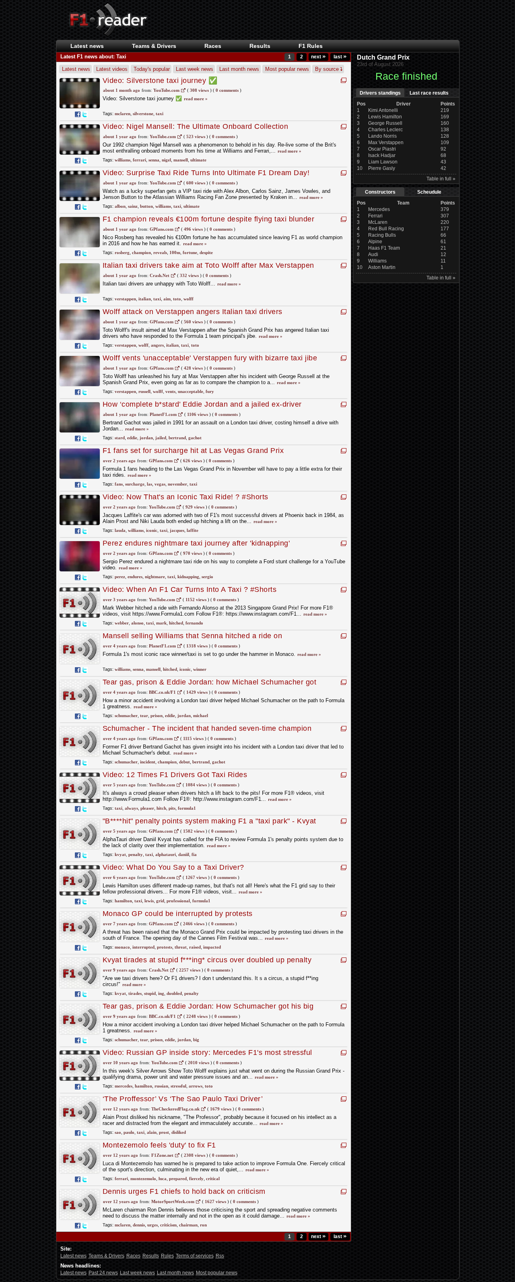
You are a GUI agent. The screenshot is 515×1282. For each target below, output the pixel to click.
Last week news (194, 69)
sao (118, 1132)
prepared (178, 1178)
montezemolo (143, 1178)
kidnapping (188, 576)
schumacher (126, 715)
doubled (174, 993)
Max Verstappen (386, 142)
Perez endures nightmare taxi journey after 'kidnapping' (196, 543)
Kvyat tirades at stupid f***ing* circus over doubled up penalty (207, 960)
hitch (161, 808)
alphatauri (165, 854)
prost (164, 1132)
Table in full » (440, 179)
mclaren (122, 113)
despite (206, 252)
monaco (122, 947)
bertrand (177, 437)
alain (152, 1132)
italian (144, 298)
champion (141, 252)
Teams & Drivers (106, 1256)
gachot (195, 437)
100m (174, 252)
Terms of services (195, 1256)
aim (167, 298)
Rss (220, 1256)
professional (178, 900)
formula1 (187, 808)
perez (120, 576)
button (146, 206)
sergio (207, 576)
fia (194, 854)
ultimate (198, 159)
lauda (120, 530)
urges (152, 1224)
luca (163, 1178)
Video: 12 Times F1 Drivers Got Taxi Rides (175, 775)
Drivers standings (380, 93)
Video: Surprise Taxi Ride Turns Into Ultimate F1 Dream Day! (206, 173)
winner (199, 669)
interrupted (143, 947)
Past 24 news (103, 1273)
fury (210, 391)
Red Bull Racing (386, 229)
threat (181, 947)
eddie (132, 437)
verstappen (125, 298)
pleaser (147, 808)
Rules (167, 1256)
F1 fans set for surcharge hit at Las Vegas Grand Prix (193, 451)
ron (203, 1224)
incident (147, 761)
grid (160, 900)
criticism (168, 1224)
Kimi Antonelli (383, 110)
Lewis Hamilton (385, 117)
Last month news (239, 69)
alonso (137, 622)
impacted (212, 947)
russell (144, 391)
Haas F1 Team (384, 248)
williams (122, 159)
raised (195, 947)
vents (170, 391)
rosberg (122, 252)
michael (200, 715)
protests (164, 947)
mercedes (123, 1085)
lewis (149, 900)
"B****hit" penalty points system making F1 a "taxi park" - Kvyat (209, 821)
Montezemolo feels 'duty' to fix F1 (159, 1145)
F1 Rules (311, 46)
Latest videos (112, 69)
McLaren (377, 222)
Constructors (380, 192)
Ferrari (375, 216)
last (340, 57)
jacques (177, 530)
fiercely (196, 1178)
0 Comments (227, 90)
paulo (129, 1132)
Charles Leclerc (385, 129)
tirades (135, 993)
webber (122, 622)
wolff (188, 298)
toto (177, 298)
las (149, 484)
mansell (180, 159)
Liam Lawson (383, 162)
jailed (160, 437)
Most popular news (287, 69)
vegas (159, 484)
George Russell (385, 123)
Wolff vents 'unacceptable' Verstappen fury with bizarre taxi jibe (210, 358)
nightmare (155, 576)
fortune (190, 252)
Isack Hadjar (382, 155)
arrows (195, 1085)
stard (120, 437)
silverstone (143, 113)
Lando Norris (382, 136)
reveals (160, 252)
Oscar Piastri (382, 149)
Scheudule (429, 192)
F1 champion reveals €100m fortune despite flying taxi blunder (209, 219)
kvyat (120, 854)
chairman (188, 1224)
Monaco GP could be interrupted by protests (178, 914)
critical (213, 1178)
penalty (135, 854)
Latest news (87, 46)
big (196, 1039)
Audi (373, 254)
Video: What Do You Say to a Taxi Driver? (173, 867)
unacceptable (190, 391)
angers (157, 345)
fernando (194, 622)
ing (161, 993)
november (177, 484)
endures (135, 576)
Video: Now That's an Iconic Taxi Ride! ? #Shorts (185, 497)
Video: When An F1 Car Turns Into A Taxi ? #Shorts (190, 589)
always (131, 808)
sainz (133, 206)
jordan (146, 437)
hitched (176, 622)
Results (259, 46)
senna (153, 159)
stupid (150, 993)
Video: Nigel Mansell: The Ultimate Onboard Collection (195, 126)
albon (120, 206)
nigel (166, 159)
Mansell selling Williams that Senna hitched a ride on (192, 636)
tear (144, 715)
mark (161, 622)
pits (172, 808)
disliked (178, 1132)
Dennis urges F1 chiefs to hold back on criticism (184, 1191)
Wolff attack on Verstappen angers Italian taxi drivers (192, 312)
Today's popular (152, 69)
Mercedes (379, 209)
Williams (377, 261)
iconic (151, 530)
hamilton (123, 900)
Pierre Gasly (381, 168)
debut (184, 761)
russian (161, 1085)
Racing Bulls (382, 235)
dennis (139, 1224)
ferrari (139, 159)
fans (119, 484)
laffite (192, 530)
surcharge (134, 484)
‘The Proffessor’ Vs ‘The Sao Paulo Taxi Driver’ (183, 1099)
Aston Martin (382, 267)
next (318, 57)
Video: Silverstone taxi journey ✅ (160, 81)
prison (156, 715)
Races (212, 46)
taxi (159, 113)
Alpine (375, 241)
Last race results (429, 93)
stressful (178, 1085)
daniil (183, 854)
